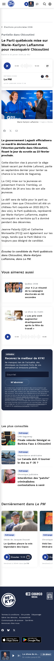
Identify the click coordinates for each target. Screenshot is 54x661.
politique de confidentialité (36, 404)
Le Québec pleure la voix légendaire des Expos (18, 545)
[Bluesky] (8, 630)
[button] (13, 656)
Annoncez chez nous (10, 623)
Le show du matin (30, 654)
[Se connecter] (50, 4)
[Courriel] (17, 131)
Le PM (8, 79)
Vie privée (25, 615)
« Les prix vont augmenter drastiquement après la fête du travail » (34, 322)
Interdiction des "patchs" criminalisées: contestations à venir (34, 481)
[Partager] (47, 66)
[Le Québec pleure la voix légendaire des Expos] (19, 521)
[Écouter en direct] (26, 4)
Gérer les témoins (9, 617)
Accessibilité (24, 617)
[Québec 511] (50, 598)
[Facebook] (4, 131)
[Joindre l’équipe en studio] (37, 4)
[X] (14, 630)
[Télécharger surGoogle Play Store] (31, 640)
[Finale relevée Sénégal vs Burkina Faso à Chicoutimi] (8, 438)
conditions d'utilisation (22, 406)
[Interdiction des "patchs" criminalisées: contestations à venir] (8, 476)
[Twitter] (10, 131)
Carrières (29, 620)
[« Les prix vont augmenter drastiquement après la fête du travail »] (14, 315)
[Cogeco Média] (34, 597)
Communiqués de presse (12, 620)
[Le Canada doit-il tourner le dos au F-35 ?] (8, 457)
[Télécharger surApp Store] (10, 640)
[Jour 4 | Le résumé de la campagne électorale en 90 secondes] (14, 287)
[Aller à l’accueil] (11, 6)
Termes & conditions (10, 615)
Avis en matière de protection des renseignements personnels (22, 397)
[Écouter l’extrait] (7, 65)
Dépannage (36, 615)
